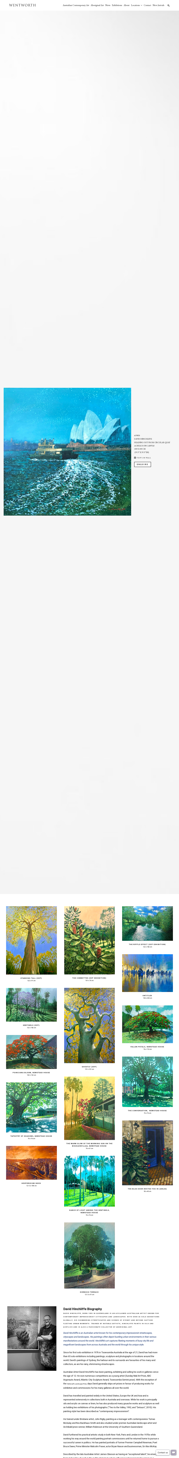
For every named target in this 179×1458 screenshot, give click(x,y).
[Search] (169, 5)
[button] (136, 5)
